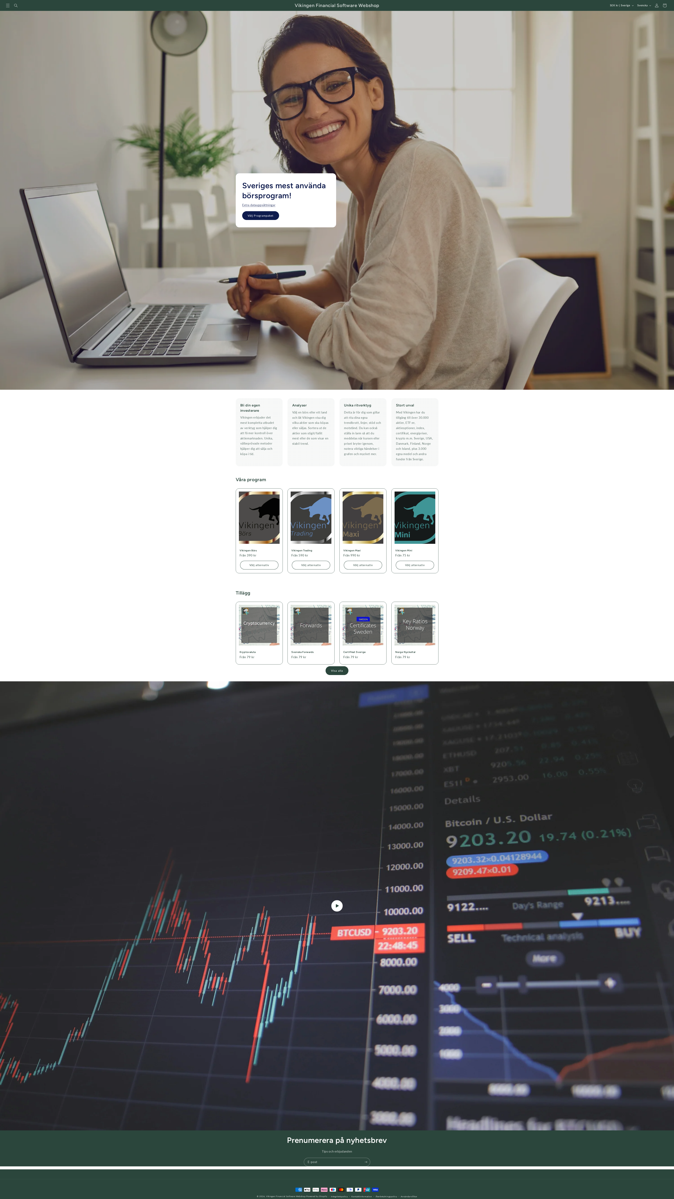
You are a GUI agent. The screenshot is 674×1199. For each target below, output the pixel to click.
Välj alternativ (259, 565)
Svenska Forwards (302, 652)
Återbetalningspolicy (386, 1196)
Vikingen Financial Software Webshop (286, 1196)
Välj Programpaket (260, 215)
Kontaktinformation (361, 1196)
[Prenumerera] (366, 1162)
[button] (8, 5)
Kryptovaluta (248, 652)
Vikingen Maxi (352, 550)
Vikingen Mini (403, 550)
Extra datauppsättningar (258, 205)
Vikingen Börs (248, 550)
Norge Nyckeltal (405, 652)
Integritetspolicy (339, 1196)
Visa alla (337, 670)
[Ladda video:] (337, 905)
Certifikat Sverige (354, 652)
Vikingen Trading (301, 550)
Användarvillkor (409, 1196)
